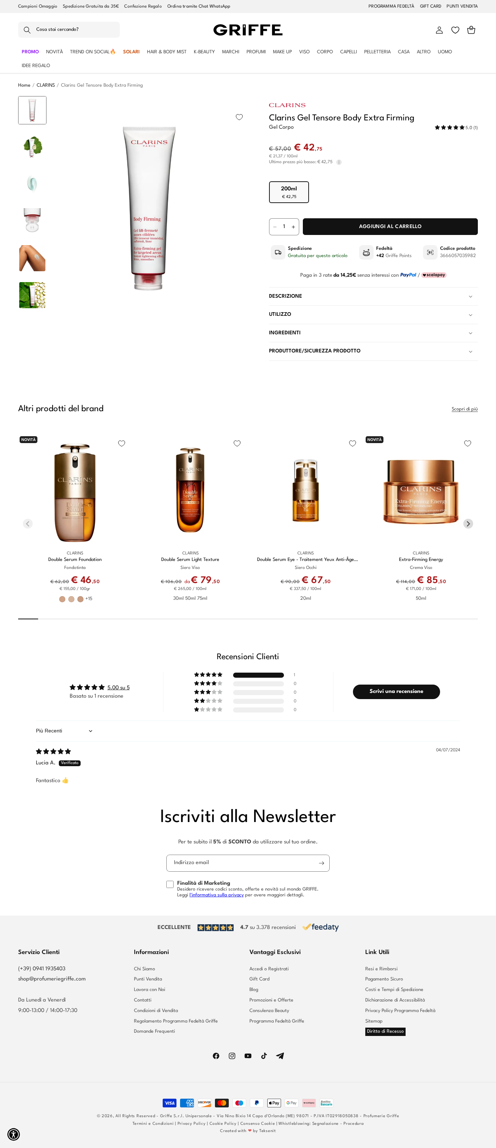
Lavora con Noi (149, 989)
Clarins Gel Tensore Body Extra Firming (102, 85)
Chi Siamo (144, 969)
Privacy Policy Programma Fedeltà (400, 1010)
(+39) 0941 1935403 (41, 969)
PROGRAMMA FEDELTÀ (391, 6)
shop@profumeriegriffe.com (52, 979)
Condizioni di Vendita (156, 1010)
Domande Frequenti (154, 1031)
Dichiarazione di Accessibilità (395, 1000)
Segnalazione (325, 1124)
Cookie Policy (223, 1124)
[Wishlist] (455, 30)
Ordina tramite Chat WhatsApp (199, 6)
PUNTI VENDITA (462, 6)
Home (24, 85)
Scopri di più (465, 409)
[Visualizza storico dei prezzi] (339, 162)
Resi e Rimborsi (381, 969)
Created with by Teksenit (248, 1131)
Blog (253, 989)
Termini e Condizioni (153, 1124)
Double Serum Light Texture (190, 559)
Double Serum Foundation (75, 559)
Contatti (142, 1000)
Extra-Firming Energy (421, 559)
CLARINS (46, 85)
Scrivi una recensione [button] (396, 691)
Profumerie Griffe (381, 1116)
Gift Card (259, 979)
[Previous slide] (32, 107)
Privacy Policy (192, 1124)
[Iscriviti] (321, 863)
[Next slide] (32, 306)
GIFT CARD (431, 6)
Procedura (353, 1124)
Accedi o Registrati (269, 969)
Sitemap (374, 1021)
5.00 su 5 (118, 688)
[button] (69, 30)
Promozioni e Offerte (271, 1000)
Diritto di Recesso (385, 1031)
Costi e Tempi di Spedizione (394, 989)
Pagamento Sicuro (384, 979)
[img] (53, 752)
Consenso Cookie (257, 1124)
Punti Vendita (148, 979)
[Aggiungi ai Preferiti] (239, 117)
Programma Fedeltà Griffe (276, 1021)
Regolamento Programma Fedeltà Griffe (176, 1021)
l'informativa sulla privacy (217, 895)
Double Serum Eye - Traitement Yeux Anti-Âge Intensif (305, 560)
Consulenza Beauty (269, 1010)
